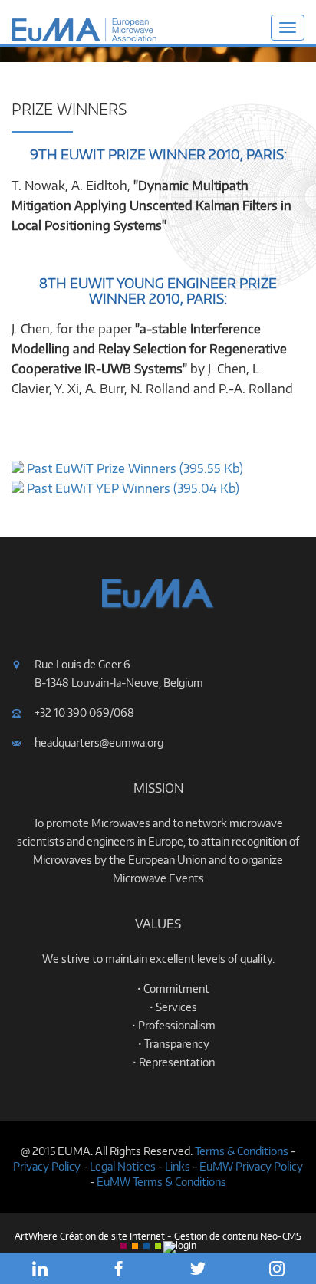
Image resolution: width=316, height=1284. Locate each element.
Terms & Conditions (241, 1151)
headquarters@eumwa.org (99, 742)
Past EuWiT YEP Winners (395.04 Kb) (131, 488)
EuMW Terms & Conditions (161, 1181)
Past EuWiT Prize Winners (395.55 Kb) (133, 468)
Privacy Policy (47, 1166)
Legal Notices (123, 1166)
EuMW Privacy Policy (251, 1166)
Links (177, 1166)
